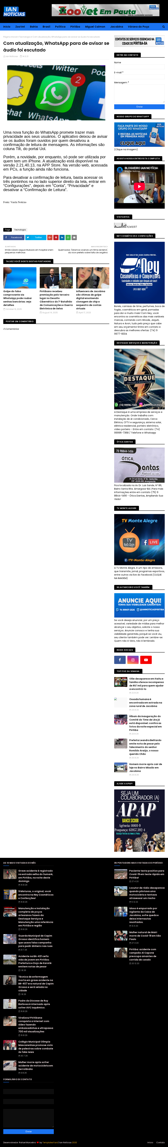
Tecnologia (25, 36)
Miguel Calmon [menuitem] (95, 26)
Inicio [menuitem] (6, 26)
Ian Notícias (12, 56)
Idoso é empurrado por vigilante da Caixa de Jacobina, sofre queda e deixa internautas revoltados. (144, 915)
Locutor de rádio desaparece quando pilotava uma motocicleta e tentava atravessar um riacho (147, 893)
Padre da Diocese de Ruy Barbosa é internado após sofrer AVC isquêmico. (34, 1004)
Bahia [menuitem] (34, 26)
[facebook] (120, 660)
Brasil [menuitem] (46, 26)
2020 (74, 1142)
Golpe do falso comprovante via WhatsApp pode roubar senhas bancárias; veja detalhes (17, 298)
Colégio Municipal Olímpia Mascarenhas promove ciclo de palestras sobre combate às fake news (35, 1047)
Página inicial (10, 36)
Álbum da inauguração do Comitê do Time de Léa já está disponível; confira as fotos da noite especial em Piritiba (145, 723)
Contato (160, 1142)
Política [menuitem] (60, 26)
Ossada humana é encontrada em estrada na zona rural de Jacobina (145, 703)
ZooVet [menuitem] (20, 26)
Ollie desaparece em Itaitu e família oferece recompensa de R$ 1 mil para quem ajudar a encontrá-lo (146, 684)
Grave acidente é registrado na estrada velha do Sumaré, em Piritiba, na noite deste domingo (35, 876)
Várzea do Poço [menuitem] (138, 26)
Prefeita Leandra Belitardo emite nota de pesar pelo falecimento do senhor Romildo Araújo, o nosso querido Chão (145, 747)
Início (150, 1142)
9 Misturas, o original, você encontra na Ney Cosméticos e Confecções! (35, 895)
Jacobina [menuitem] (116, 26)
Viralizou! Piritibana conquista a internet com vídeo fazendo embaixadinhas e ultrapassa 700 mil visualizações (35, 1024)
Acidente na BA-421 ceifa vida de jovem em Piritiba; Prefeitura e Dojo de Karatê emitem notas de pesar (35, 961)
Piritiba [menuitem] (75, 26)
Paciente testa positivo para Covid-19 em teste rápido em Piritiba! (146, 874)
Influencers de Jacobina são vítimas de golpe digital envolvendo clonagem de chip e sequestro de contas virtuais (90, 300)
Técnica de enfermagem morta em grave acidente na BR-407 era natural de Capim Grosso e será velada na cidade (36, 983)
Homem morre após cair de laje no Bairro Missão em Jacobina (145, 768)
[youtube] (146, 660)
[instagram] (133, 660)
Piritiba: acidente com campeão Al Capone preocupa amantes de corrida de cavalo (142, 954)
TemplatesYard (50, 1142)
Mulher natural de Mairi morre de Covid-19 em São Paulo (145, 936)
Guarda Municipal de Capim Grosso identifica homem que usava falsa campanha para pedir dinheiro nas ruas (35, 941)
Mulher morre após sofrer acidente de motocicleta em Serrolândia (35, 1066)
